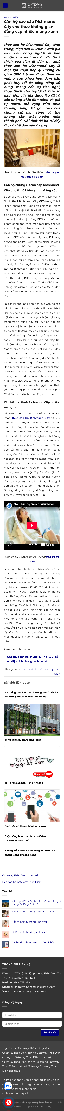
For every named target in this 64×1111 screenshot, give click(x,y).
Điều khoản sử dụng (40, 1106)
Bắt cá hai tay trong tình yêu (29, 921)
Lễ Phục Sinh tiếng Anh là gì (29, 932)
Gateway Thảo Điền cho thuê (20, 875)
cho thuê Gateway (27, 1066)
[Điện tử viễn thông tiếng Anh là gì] (32, 805)
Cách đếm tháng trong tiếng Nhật (33, 942)
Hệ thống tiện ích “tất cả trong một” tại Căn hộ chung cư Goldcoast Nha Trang (31, 694)
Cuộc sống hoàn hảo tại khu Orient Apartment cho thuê (26, 838)
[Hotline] (8, 1102)
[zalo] (8, 1085)
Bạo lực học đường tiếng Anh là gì (33, 911)
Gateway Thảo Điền (30, 1048)
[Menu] (5, 5)
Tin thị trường (12, 17)
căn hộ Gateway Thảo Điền (44, 1052)
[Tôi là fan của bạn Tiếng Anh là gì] (32, 762)
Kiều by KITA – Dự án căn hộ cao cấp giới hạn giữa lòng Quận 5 (36, 903)
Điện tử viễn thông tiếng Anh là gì (25, 826)
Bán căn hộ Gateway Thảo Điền (21, 881)
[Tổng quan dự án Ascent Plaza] (32, 719)
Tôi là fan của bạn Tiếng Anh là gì (24, 782)
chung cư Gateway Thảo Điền (20, 1057)
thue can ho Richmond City (31, 417)
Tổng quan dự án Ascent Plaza (23, 739)
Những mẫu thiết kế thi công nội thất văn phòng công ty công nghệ (30, 852)
